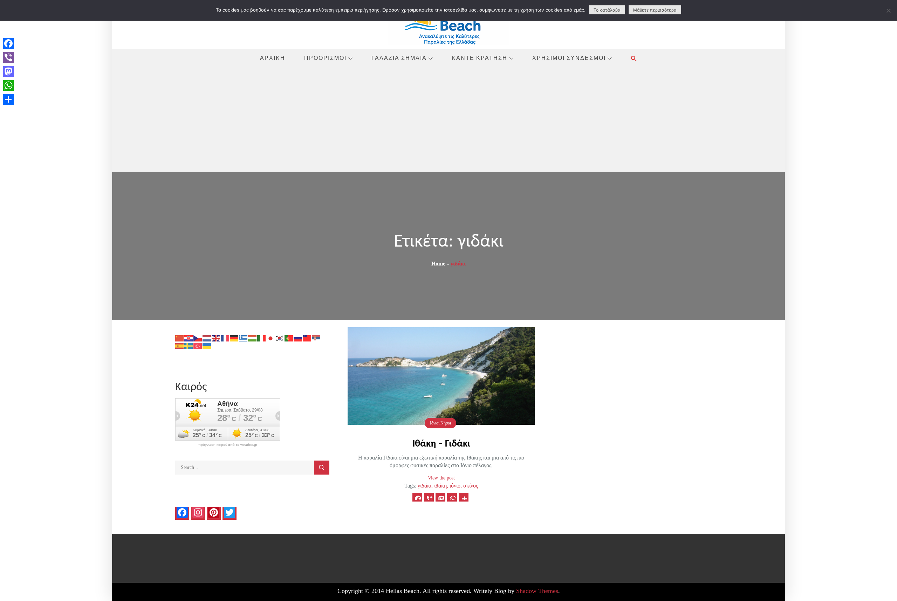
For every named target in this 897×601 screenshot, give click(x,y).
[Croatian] (188, 338)
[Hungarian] (252, 338)
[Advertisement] (448, 119)
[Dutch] (207, 338)
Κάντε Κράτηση (479, 58)
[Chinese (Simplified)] (179, 338)
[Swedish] (188, 345)
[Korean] (280, 338)
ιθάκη (440, 486)
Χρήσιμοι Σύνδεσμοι (569, 58)
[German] (234, 338)
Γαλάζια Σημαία (399, 58)
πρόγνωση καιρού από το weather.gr (227, 445)
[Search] (321, 468)
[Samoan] (307, 338)
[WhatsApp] (8, 85)
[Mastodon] (8, 71)
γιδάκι (424, 486)
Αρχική (272, 58)
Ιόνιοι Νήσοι (440, 423)
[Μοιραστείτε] (8, 99)
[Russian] (298, 338)
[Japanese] (270, 338)
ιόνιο (455, 486)
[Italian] (261, 338)
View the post (441, 478)
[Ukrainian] (207, 345)
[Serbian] (316, 338)
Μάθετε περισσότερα (655, 10)
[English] (216, 338)
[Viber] (8, 57)
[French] (225, 338)
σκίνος (470, 486)
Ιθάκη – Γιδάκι (441, 444)
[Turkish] (198, 345)
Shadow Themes (537, 590)
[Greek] (243, 338)
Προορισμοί (325, 58)
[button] (634, 58)
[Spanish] (179, 345)
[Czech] (198, 338)
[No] (888, 10)
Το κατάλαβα (607, 10)
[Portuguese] (289, 338)
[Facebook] (8, 43)
